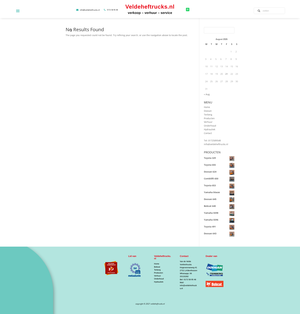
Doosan (208, 110)
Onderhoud (210, 125)
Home (207, 107)
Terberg (208, 114)
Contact (208, 133)
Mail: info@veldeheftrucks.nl (188, 285)
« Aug (207, 94)
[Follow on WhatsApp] (187, 9)
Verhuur (208, 121)
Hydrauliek (209, 129)
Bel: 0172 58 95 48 (188, 279)
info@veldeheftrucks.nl (216, 144)
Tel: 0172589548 (212, 140)
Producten (209, 118)
